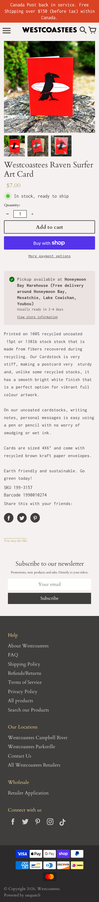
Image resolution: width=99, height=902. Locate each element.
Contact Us (19, 756)
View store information (37, 317)
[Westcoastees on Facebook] (13, 826)
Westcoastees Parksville (31, 747)
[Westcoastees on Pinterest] (38, 826)
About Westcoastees (28, 646)
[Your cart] (92, 31)
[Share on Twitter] (22, 518)
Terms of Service (25, 682)
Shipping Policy (24, 664)
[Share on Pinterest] (35, 518)
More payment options (50, 256)
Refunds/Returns (24, 673)
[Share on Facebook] (8, 518)
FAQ (13, 655)
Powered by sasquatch (22, 895)
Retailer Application (28, 793)
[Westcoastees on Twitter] (25, 826)
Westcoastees (48, 889)
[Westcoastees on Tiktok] (62, 826)
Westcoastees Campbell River (38, 738)
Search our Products (28, 710)
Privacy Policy (22, 692)
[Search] (83, 31)
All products (20, 701)
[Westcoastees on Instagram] (50, 826)
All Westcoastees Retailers (34, 765)
